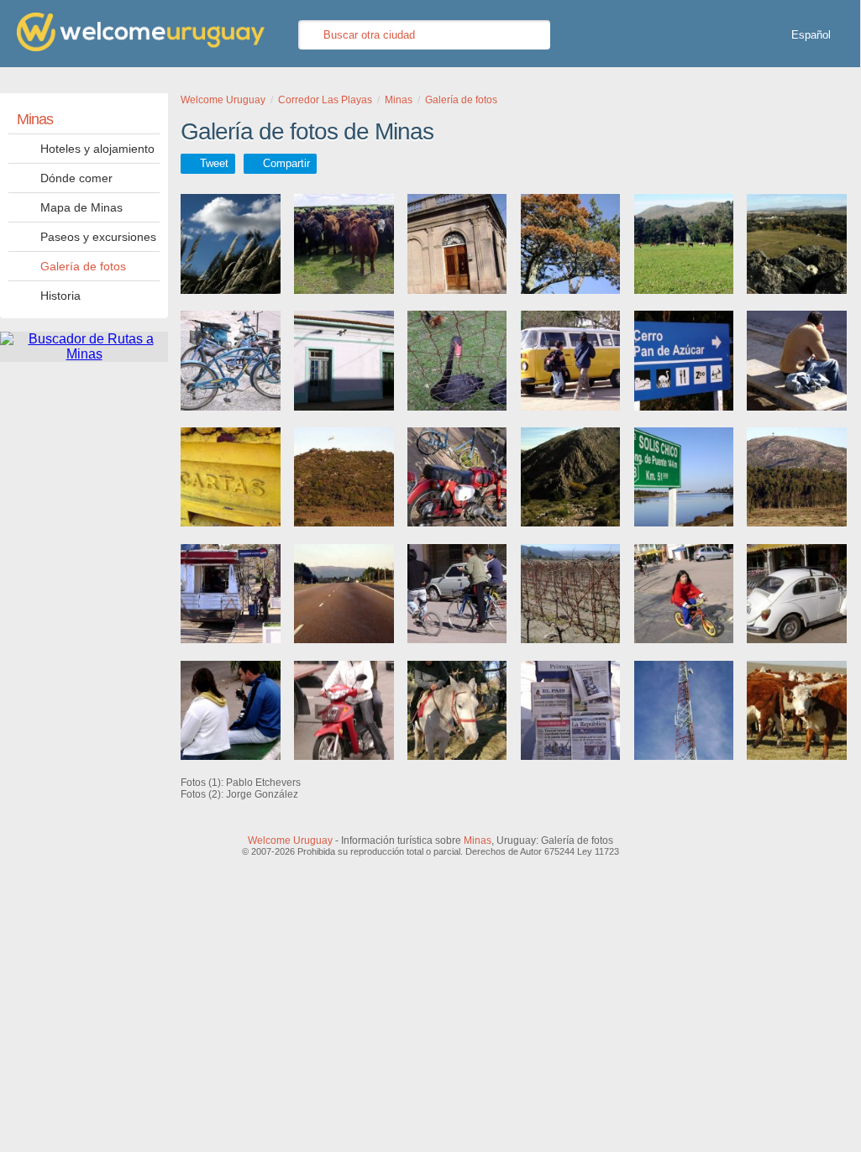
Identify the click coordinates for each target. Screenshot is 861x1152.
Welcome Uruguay (290, 840)
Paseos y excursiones (98, 236)
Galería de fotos (83, 266)
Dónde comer (76, 178)
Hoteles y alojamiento (97, 148)
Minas (35, 119)
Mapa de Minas (81, 207)
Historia (60, 295)
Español (811, 35)
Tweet (214, 163)
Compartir (286, 163)
